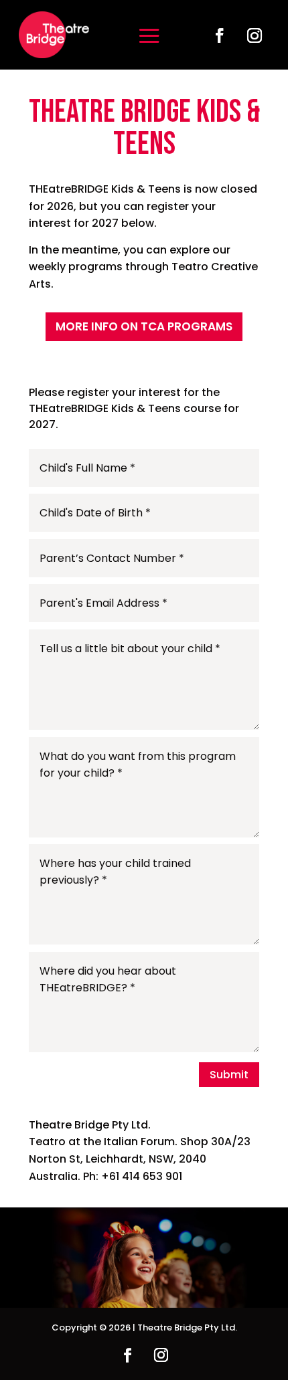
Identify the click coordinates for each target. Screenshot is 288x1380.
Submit (229, 1074)
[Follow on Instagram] (254, 35)
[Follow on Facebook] (219, 35)
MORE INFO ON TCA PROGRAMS (144, 326)
